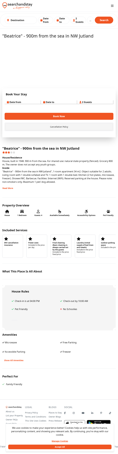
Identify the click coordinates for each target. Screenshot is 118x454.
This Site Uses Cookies (35, 420)
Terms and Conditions (35, 416)
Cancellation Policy (59, 126)
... (90, 20)
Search (104, 20)
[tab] (59, 127)
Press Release (55, 420)
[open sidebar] (112, 5)
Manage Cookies (60, 441)
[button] (45, 20)
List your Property (14, 415)
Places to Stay (55, 412)
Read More (7, 188)
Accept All (60, 446)
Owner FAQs (12, 419)
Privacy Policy (31, 412)
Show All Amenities (13, 360)
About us (10, 411)
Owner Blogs (55, 416)
